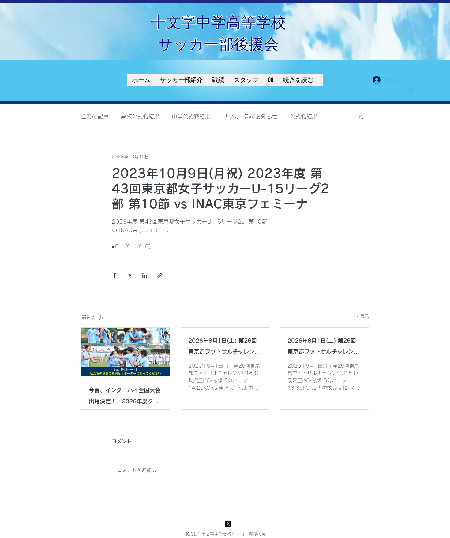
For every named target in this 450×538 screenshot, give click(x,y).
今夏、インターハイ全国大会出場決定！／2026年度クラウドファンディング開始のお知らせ (124, 397)
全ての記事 (95, 116)
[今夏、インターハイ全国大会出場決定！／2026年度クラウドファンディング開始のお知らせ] (125, 352)
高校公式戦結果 (140, 116)
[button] (361, 116)
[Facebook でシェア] (115, 275)
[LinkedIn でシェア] (145, 275)
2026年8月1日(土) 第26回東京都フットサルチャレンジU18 (224, 347)
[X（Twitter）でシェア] (130, 275)
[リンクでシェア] (160, 275)
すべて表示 (358, 316)
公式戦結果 (303, 116)
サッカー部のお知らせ (250, 116)
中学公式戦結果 (191, 116)
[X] (228, 524)
